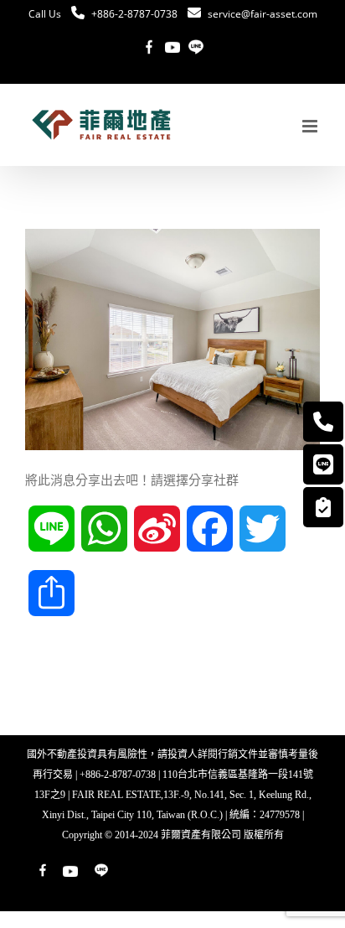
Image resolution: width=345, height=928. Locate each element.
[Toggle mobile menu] (311, 126)
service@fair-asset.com (262, 14)
